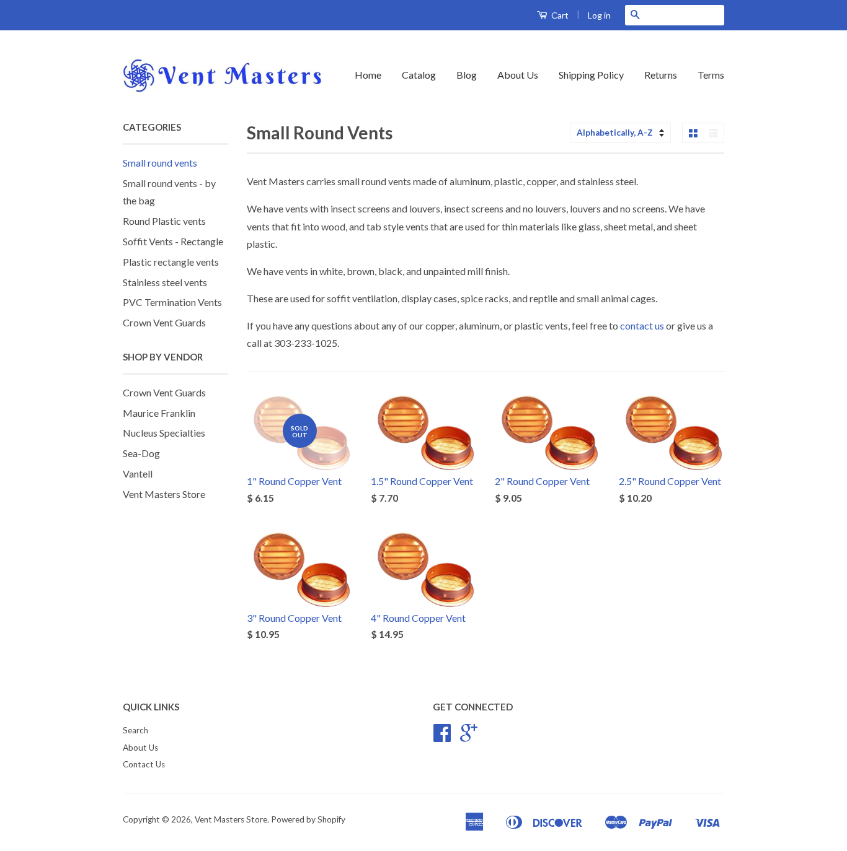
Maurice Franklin (159, 413)
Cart (559, 15)
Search (135, 730)
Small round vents (160, 162)
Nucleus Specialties (164, 433)
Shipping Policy (591, 75)
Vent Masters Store (164, 494)
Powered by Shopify (308, 819)
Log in (599, 15)
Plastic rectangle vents (171, 262)
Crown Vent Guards (164, 322)
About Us (517, 75)
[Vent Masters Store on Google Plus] (468, 737)
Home (368, 75)
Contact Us (144, 764)
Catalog (419, 75)
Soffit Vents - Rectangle (173, 241)
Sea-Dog (141, 453)
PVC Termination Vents (172, 302)
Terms (711, 75)
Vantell (138, 473)
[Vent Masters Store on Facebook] (442, 737)
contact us (642, 325)
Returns (660, 75)
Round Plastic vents (164, 221)
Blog (466, 75)
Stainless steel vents (165, 282)
